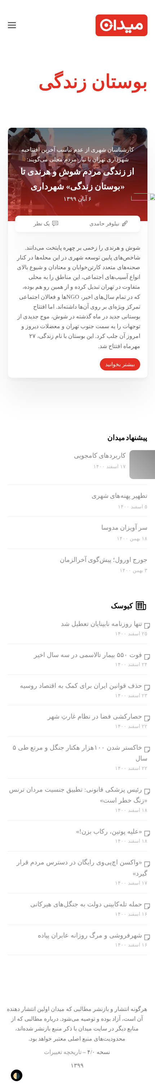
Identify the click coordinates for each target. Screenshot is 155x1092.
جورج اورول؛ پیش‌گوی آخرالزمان (103, 559)
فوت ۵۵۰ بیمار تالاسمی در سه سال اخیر (88, 655)
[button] (12, 25)
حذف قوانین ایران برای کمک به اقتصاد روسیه (81, 685)
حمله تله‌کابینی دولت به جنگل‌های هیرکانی (86, 904)
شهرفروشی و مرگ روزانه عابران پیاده (90, 935)
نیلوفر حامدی (104, 224)
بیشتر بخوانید (120, 364)
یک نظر (42, 224)
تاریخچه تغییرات (62, 1052)
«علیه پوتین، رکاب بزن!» (109, 831)
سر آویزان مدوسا (124, 527)
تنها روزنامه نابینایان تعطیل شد (101, 623)
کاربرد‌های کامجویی (100, 455)
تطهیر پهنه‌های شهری (119, 495)
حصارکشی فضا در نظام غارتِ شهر (95, 716)
